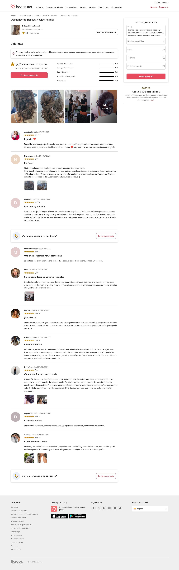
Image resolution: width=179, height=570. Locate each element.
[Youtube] (115, 508)
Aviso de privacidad (18, 518)
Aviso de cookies (17, 521)
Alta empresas (16, 535)
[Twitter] (99, 508)
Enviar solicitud (146, 76)
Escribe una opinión (29, 75)
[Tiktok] (120, 508)
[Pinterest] (104, 508)
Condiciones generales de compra (24, 514)
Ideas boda (103, 7)
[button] (64, 236)
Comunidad (116, 7)
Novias (83, 7)
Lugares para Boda (54, 7)
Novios (92, 7)
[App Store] (59, 518)
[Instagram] (109, 508)
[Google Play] (77, 518)
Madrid (37, 15)
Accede (154, 7)
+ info (152, 100)
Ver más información (106, 32)
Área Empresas (162, 3)
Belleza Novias (25, 15)
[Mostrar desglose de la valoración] (39, 134)
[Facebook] (93, 508)
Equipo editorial (17, 542)
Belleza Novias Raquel (69, 15)
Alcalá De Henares (50, 15)
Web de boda (16, 549)
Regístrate (163, 7)
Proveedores (71, 7)
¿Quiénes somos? (17, 539)
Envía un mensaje (106, 236)
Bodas (13, 15)
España (140, 509)
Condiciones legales (19, 511)
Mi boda (39, 7)
